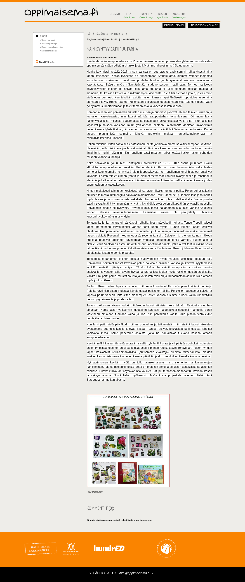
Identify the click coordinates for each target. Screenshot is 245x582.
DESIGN (162, 15)
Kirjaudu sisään (174, 25)
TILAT (129, 15)
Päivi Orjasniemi (95, 492)
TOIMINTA (146, 15)
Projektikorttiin (111, 39)
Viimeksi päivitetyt (49, 43)
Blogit (43, 36)
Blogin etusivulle (95, 39)
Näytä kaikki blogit (130, 39)
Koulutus (179, 15)
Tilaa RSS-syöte (46, 62)
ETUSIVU (115, 14)
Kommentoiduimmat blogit (52, 47)
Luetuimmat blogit (48, 51)
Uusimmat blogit (48, 40)
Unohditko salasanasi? (204, 25)
